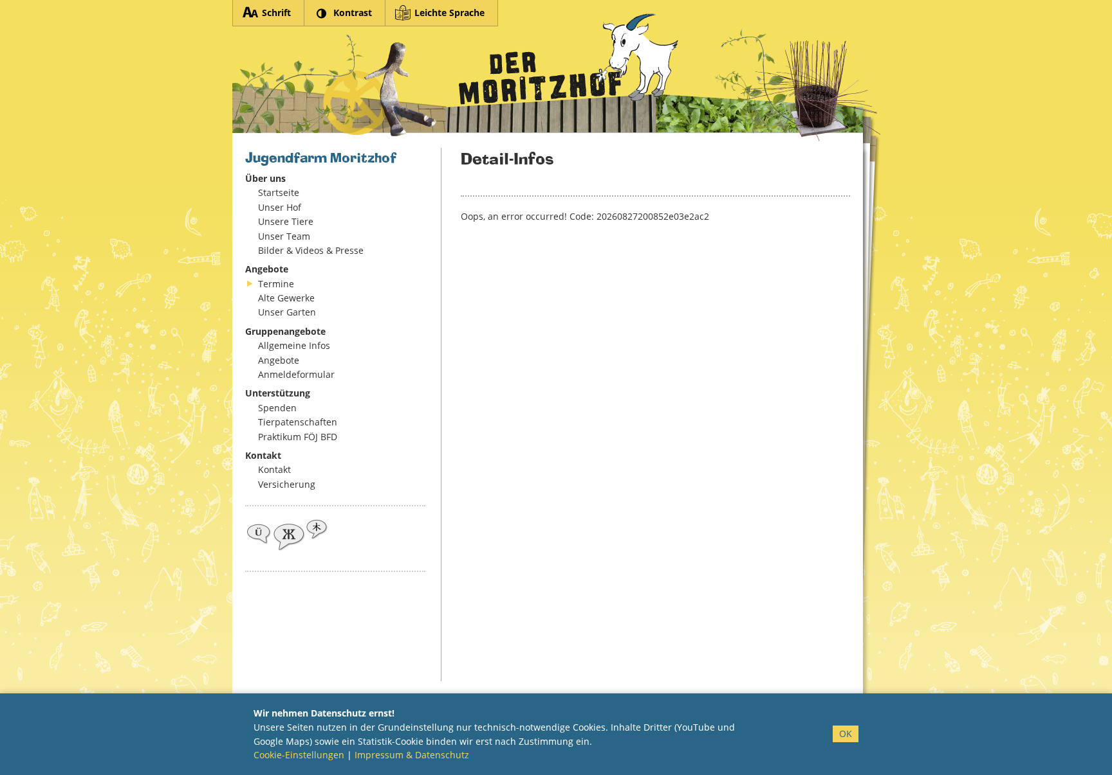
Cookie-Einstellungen (299, 755)
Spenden (277, 408)
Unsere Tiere (285, 221)
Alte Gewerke (286, 298)
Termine (276, 284)
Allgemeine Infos (294, 345)
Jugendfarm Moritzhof (547, 77)
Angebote (278, 360)
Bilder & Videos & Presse (311, 250)
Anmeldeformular (296, 374)
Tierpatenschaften (297, 422)
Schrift (276, 12)
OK (845, 733)
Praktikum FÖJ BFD (297, 437)
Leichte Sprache (449, 12)
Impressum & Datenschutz (412, 755)
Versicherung (286, 484)
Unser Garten (287, 312)
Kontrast (352, 12)
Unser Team (284, 236)
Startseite (278, 192)
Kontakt (274, 469)
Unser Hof (279, 207)
